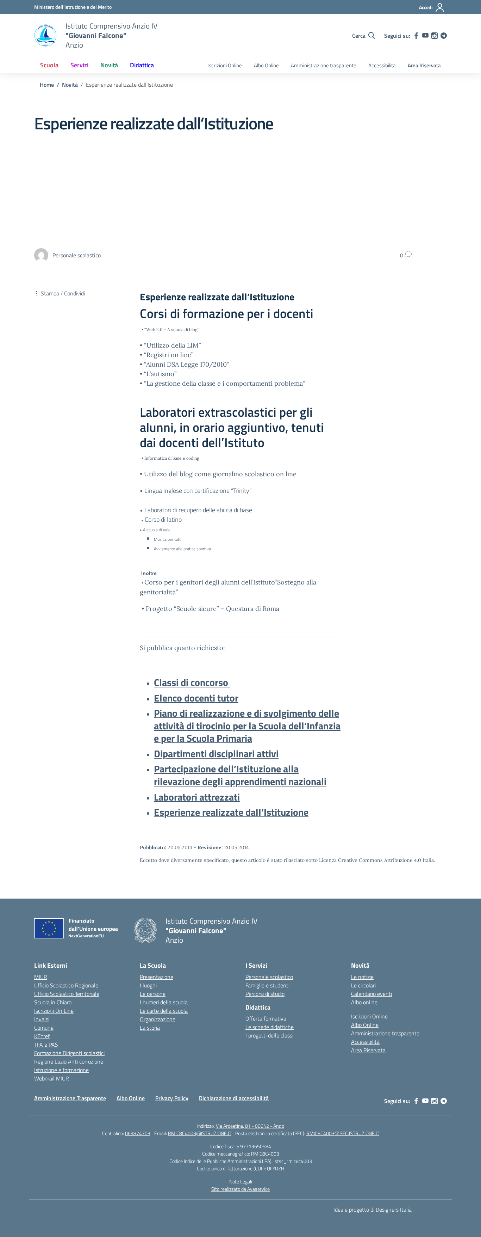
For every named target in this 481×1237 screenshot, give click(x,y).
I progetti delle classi (269, 1035)
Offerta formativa (265, 1018)
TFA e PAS (46, 1044)
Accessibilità (382, 65)
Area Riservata (424, 65)
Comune (44, 1027)
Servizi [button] (79, 65)
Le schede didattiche (269, 1027)
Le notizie (362, 977)
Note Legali (240, 1181)
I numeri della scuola (164, 1002)
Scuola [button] (49, 65)
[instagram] (434, 35)
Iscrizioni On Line (54, 1010)
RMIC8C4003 (265, 1153)
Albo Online (266, 65)
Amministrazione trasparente (323, 65)
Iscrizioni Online (224, 65)
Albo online (364, 1002)
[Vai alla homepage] (45, 35)
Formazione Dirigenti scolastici (69, 1053)
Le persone (152, 994)
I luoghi (148, 985)
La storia (150, 1027)
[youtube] (425, 35)
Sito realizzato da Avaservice (240, 1189)
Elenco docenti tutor (196, 697)
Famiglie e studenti (267, 985)
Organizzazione (157, 1019)
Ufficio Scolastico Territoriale (66, 994)
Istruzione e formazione (61, 1070)
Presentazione (156, 977)
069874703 (137, 1133)
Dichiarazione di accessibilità (234, 1098)
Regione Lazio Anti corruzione (68, 1061)
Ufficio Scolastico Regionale (66, 985)
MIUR (40, 977)
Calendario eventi (371, 994)
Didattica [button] (142, 65)
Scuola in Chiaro (52, 1002)
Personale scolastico (269, 977)
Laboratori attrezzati (197, 796)
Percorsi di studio (265, 994)
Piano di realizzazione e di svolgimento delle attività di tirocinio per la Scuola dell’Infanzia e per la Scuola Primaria (247, 725)
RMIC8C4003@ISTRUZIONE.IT (199, 1133)
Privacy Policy (171, 1098)
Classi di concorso (192, 682)
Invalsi (41, 1019)
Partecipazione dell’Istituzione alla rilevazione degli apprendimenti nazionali (240, 775)
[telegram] (444, 35)
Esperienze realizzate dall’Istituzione (231, 812)
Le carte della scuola (164, 1010)
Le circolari (363, 985)
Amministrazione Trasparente (70, 1098)
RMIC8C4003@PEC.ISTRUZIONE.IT (342, 1133)
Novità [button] (109, 65)
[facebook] (416, 35)
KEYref (42, 1036)
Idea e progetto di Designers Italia (372, 1209)
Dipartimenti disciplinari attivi (216, 753)
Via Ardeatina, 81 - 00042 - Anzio (250, 1125)
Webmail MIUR (51, 1078)
